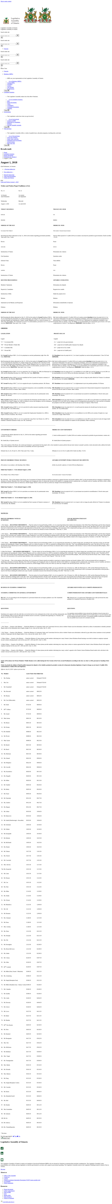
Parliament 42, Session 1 (10, 157)
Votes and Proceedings (10, 176)
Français (6, 48)
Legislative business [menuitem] (9, 92)
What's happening (8, 1183)
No (19, 1136)
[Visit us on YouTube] (2, 1160)
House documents (8, 155)
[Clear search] (17, 35)
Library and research (9, 1191)
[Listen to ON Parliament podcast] (1, 1156)
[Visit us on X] (1, 1151)
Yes (15, 1136)
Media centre (7, 1195)
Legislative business (9, 154)
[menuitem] (14, 81)
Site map (3, 1169)
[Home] (26, 26)
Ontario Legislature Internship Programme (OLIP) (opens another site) (22, 1180)
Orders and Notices (9, 177)
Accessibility (7, 1181)
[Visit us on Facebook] (2, 1149)
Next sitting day (8, 172)
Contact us (6, 1177)
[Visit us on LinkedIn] (2, 1154)
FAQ (5, 1193)
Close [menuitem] (6, 90)
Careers (6, 1178)
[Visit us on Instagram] (2, 1146)
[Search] (2, 37)
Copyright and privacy (8, 1202)
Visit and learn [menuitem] (7, 128)
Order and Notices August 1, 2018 (9, 182)
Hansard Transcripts (9, 175)
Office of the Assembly (10, 1175)
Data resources (8, 1196)
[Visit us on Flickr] (2, 1157)
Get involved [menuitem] (7, 112)
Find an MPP (7, 1192)
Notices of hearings (9, 1198)
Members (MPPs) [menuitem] (8, 74)
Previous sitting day (9, 169)
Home (5, 152)
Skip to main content (6, 1)
